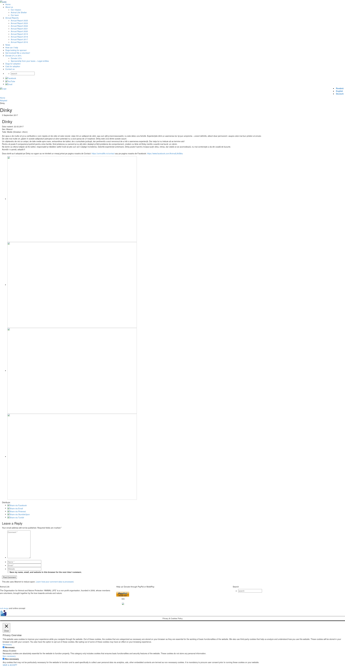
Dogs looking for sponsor (16, 50)
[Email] (8, 84)
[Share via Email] (15, 508)
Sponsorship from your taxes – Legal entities (30, 61)
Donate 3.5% (16, 58)
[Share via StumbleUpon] (18, 514)
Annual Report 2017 (19, 39)
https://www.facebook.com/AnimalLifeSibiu (165, 153)
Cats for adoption (12, 66)
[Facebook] (10, 78)
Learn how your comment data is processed (54, 581)
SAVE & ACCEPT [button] (10, 665)
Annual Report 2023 (19, 23)
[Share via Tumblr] (15, 517)
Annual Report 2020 (19, 31)
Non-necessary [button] (9, 656)
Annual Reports (12, 17)
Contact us (10, 69)
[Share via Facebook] (17, 505)
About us (9, 7)
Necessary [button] (7, 644)
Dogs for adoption (13, 63)
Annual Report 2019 (19, 34)
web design (4, 608)
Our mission (16, 9)
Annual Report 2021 (19, 28)
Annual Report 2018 (19, 36)
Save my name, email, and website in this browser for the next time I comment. (46, 572)
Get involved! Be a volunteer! (17, 53)
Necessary (10, 647)
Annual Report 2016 (19, 42)
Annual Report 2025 (19, 20)
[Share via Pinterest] (16, 511)
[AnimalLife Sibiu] (3, 1)
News (7, 44)
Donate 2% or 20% (13, 55)
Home (8, 4)
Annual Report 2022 (19, 26)
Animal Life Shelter (19, 12)
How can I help (11, 47)
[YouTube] (10, 81)
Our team (15, 15)
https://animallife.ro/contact (103, 153)
